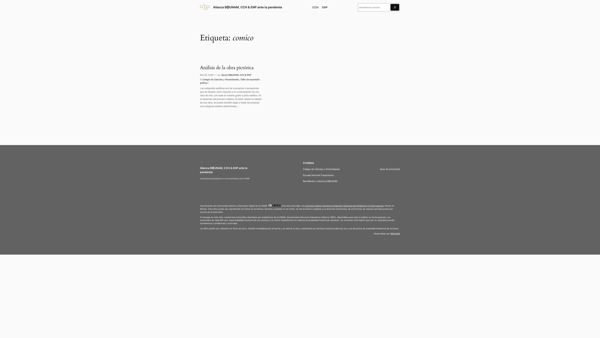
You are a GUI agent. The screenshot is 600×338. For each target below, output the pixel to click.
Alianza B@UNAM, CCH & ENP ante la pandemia (247, 7)
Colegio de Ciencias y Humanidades (220, 79)
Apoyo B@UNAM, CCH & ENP (236, 75)
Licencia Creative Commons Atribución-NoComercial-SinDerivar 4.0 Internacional (344, 206)
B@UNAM (395, 234)
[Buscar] (394, 7)
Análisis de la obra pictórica (227, 68)
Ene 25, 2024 (207, 75)
